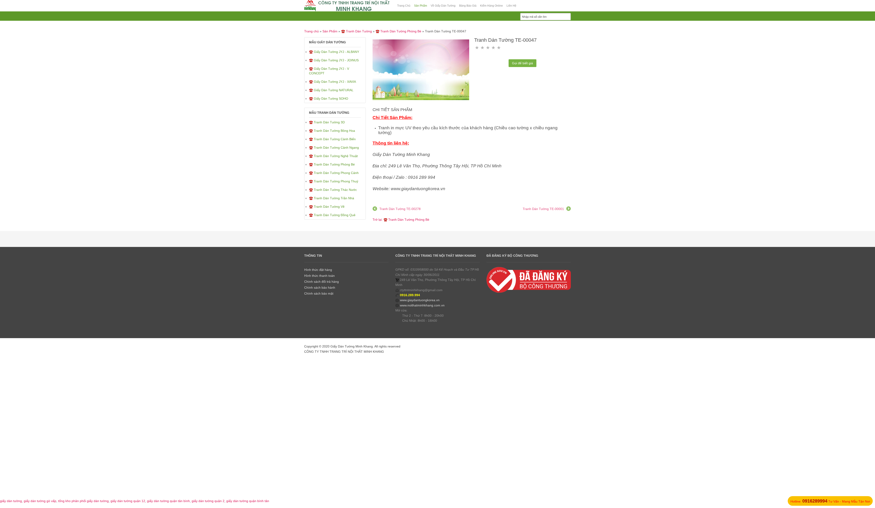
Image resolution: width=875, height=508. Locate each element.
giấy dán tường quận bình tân (247, 501)
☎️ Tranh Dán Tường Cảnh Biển (332, 139)
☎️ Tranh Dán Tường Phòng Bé (398, 31)
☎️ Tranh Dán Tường (356, 31)
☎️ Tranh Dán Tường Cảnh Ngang (334, 147)
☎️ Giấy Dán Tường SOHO (328, 98)
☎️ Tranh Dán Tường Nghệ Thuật (333, 156)
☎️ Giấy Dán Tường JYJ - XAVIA (332, 81)
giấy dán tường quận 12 (128, 501)
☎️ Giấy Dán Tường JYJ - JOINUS (334, 60)
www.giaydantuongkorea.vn (420, 300)
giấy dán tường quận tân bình (168, 501)
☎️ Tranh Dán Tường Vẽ (327, 206)
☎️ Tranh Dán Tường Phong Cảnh (334, 173)
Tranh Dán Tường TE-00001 (543, 209)
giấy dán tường (11, 501)
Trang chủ (311, 31)
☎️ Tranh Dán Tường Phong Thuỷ (333, 181)
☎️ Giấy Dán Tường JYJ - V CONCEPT (329, 71)
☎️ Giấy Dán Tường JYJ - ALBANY (334, 52)
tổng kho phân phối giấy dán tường (83, 501)
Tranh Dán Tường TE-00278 (400, 209)
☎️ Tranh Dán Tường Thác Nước (333, 190)
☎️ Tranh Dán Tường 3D (327, 122)
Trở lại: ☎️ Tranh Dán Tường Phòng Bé (401, 219)
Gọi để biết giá (522, 63)
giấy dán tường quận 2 (208, 501)
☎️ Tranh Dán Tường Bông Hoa (332, 130)
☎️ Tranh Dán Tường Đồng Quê (332, 215)
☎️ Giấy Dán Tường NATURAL (331, 90)
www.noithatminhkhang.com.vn (422, 305)
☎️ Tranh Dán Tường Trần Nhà (331, 198)
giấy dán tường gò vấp (40, 501)
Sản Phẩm (329, 31)
